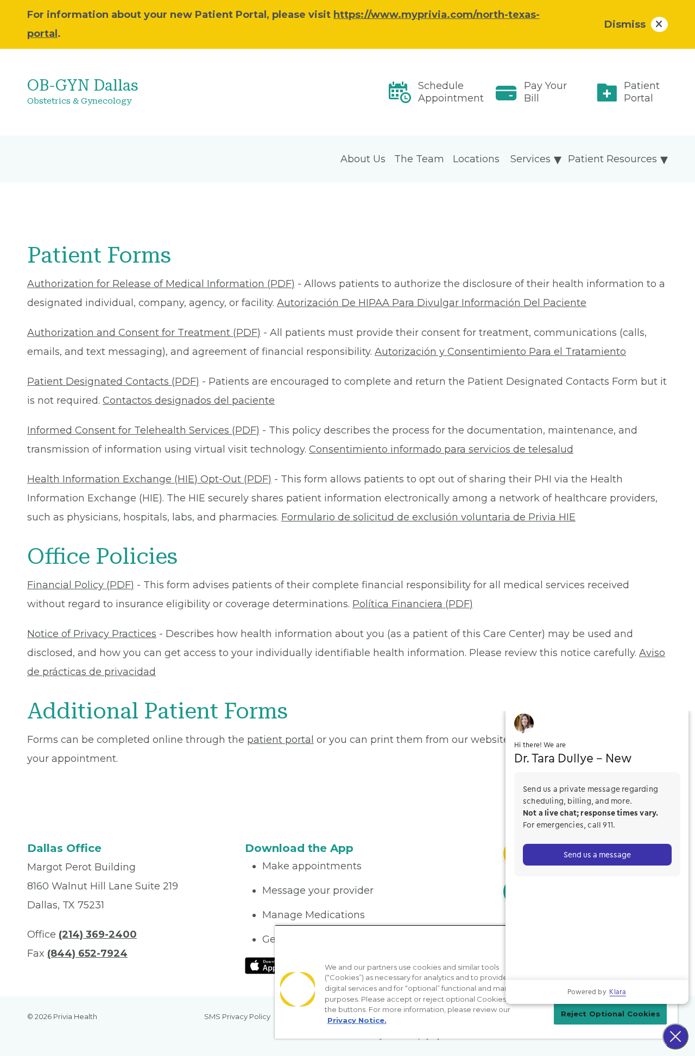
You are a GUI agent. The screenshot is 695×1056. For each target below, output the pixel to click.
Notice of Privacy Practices (91, 634)
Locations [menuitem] (476, 159)
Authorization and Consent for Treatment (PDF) (144, 333)
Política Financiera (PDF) (412, 604)
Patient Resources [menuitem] (612, 159)
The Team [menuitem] (419, 159)
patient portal (280, 740)
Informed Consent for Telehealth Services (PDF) (143, 430)
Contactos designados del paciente (189, 400)
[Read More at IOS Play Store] (273, 965)
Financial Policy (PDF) (80, 585)
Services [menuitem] (530, 159)
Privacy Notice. (357, 1020)
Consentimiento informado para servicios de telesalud (441, 449)
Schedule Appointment (451, 92)
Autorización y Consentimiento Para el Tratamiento (500, 352)
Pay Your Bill (545, 92)
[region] (476, 982)
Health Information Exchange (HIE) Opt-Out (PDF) (149, 479)
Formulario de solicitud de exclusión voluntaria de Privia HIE (428, 517)
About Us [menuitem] (363, 159)
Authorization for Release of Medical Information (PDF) (161, 284)
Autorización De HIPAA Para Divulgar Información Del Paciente (431, 303)
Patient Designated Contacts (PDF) (113, 381)
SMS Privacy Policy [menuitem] (237, 1016)
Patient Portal (642, 92)
